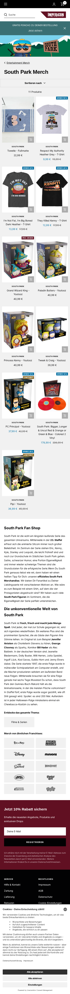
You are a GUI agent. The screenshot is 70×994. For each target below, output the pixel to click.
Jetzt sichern (35, 30)
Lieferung (9, 896)
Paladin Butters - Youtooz (52, 290)
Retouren (9, 902)
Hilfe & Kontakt (12, 884)
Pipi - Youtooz (18, 503)
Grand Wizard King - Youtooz (18, 292)
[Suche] (27, 15)
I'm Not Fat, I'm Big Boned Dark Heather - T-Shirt (18, 222)
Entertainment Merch (18, 62)
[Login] (54, 4)
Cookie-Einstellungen (50, 902)
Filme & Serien (19, 722)
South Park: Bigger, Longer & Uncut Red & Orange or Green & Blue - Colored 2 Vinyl (52, 432)
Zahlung (8, 890)
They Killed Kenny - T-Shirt (52, 220)
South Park (18, 147)
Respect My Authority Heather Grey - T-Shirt (52, 152)
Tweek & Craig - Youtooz (52, 360)
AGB (40, 890)
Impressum (44, 884)
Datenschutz (45, 896)
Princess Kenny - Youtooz (18, 360)
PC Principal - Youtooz (18, 426)
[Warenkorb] (62, 4)
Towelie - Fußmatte (18, 150)
